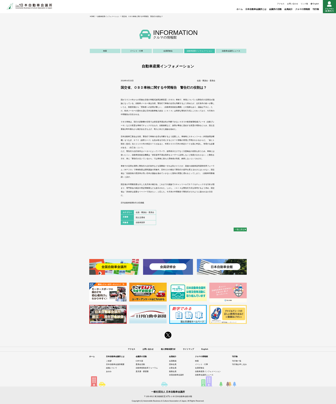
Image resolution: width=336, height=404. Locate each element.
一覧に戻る (239, 229)
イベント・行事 (136, 51)
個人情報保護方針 (168, 349)
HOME (92, 16)
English (316, 4)
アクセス (280, 4)
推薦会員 (172, 371)
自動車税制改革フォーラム (147, 368)
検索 (105, 51)
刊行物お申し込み (239, 364)
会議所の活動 (275, 9)
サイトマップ (188, 349)
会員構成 (172, 361)
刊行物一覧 (236, 361)
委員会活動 (140, 364)
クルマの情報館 (302, 9)
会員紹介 (288, 9)
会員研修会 (168, 51)
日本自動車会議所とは (255, 9)
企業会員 (172, 368)
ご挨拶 (109, 361)
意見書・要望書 (142, 371)
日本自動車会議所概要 (115, 364)
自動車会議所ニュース (231, 51)
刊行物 (316, 9)
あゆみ (109, 371)
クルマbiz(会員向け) (329, 10)
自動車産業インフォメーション (108, 16)
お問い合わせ (292, 4)
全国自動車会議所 (176, 375)
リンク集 (304, 4)
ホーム (240, 9)
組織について (111, 368)
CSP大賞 (139, 361)
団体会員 (172, 364)
